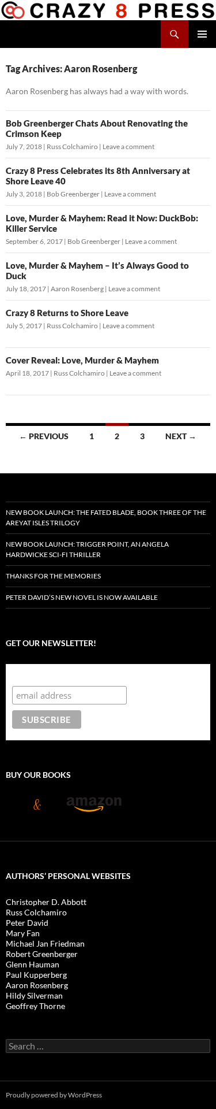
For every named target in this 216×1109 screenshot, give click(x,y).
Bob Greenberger (73, 194)
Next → (180, 436)
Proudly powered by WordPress (54, 1095)
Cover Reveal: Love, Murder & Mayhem (82, 360)
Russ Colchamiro (72, 146)
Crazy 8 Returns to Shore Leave (67, 312)
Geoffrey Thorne (35, 1006)
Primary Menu (202, 34)
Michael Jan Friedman (45, 943)
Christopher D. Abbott (46, 902)
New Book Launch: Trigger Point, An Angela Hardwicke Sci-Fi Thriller (87, 549)
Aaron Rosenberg (77, 288)
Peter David (27, 923)
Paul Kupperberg (36, 975)
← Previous (44, 436)
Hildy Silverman (34, 995)
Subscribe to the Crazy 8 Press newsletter (103, 675)
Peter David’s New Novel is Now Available (82, 597)
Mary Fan (23, 933)
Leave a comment (128, 146)
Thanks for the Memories (53, 576)
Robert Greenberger (42, 954)
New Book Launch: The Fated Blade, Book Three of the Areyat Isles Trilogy (106, 517)
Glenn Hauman (32, 964)
